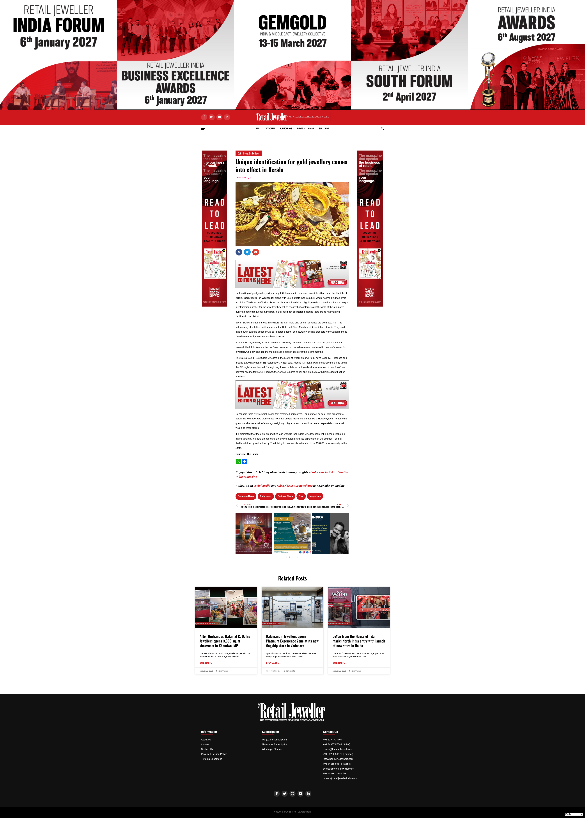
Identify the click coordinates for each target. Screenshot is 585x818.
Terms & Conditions (211, 759)
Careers (205, 744)
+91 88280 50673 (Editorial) (338, 754)
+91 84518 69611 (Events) (337, 763)
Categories (270, 128)
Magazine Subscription (274, 739)
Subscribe (324, 128)
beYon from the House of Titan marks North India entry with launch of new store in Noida (359, 640)
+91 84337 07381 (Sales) (336, 744)
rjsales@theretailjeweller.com (338, 749)
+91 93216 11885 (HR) (335, 773)
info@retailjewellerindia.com (338, 759)
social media (262, 486)
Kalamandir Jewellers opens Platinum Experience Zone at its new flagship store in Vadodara (292, 640)
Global (311, 128)
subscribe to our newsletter (294, 486)
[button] (239, 252)
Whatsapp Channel (272, 749)
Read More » (206, 663)
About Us (206, 739)
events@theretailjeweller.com (338, 768)
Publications (286, 128)
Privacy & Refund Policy (214, 754)
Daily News (243, 153)
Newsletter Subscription (274, 744)
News (258, 128)
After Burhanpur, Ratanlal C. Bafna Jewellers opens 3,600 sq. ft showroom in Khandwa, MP (225, 640)
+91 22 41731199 (332, 739)
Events (300, 128)
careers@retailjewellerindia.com (340, 778)
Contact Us (207, 749)
